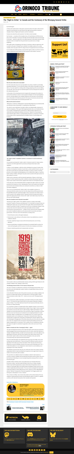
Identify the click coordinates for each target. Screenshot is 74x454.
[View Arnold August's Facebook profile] (18, 391)
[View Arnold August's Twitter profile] (18, 389)
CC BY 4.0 (36, 445)
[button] (52, 14)
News (16, 14)
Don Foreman (24, 401)
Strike (32, 401)
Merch (47, 14)
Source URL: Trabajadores (12, 382)
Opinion (19, 14)
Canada (16, 401)
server (33, 438)
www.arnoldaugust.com (29, 395)
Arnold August (11, 401)
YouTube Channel (59, 14)
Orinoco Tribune (38, 444)
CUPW (20, 401)
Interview (28, 401)
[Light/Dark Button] (50, 14)
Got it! (51, 452)
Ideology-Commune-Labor (8, 17)
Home (12, 14)
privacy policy (61, 119)
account (10, 440)
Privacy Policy (46, 452)
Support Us (40, 14)
